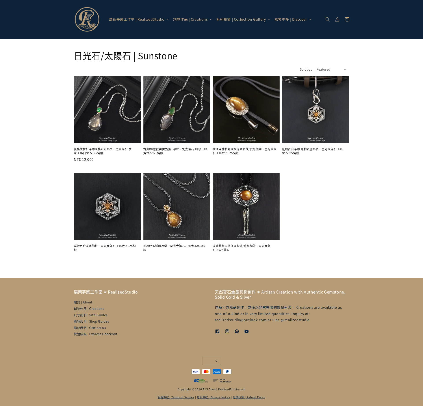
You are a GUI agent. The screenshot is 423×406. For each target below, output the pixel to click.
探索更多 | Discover (291, 19)
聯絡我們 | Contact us (90, 327)
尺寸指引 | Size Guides (91, 315)
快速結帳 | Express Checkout (95, 334)
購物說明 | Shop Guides (91, 321)
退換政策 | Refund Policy (249, 397)
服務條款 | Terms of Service (176, 397)
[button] (327, 19)
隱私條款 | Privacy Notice (213, 397)
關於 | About (83, 302)
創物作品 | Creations (190, 19)
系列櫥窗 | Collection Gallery (241, 19)
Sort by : (306, 69)
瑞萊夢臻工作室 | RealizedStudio (137, 19)
